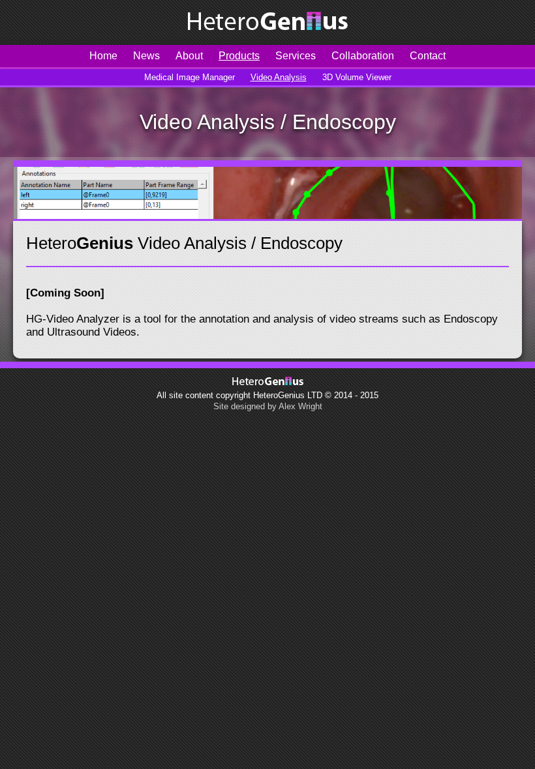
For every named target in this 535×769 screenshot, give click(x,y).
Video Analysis (279, 77)
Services (295, 55)
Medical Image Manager (189, 77)
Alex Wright (300, 406)
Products (239, 55)
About (189, 55)
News (146, 55)
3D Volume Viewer (356, 77)
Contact (428, 55)
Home (103, 55)
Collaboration (362, 55)
